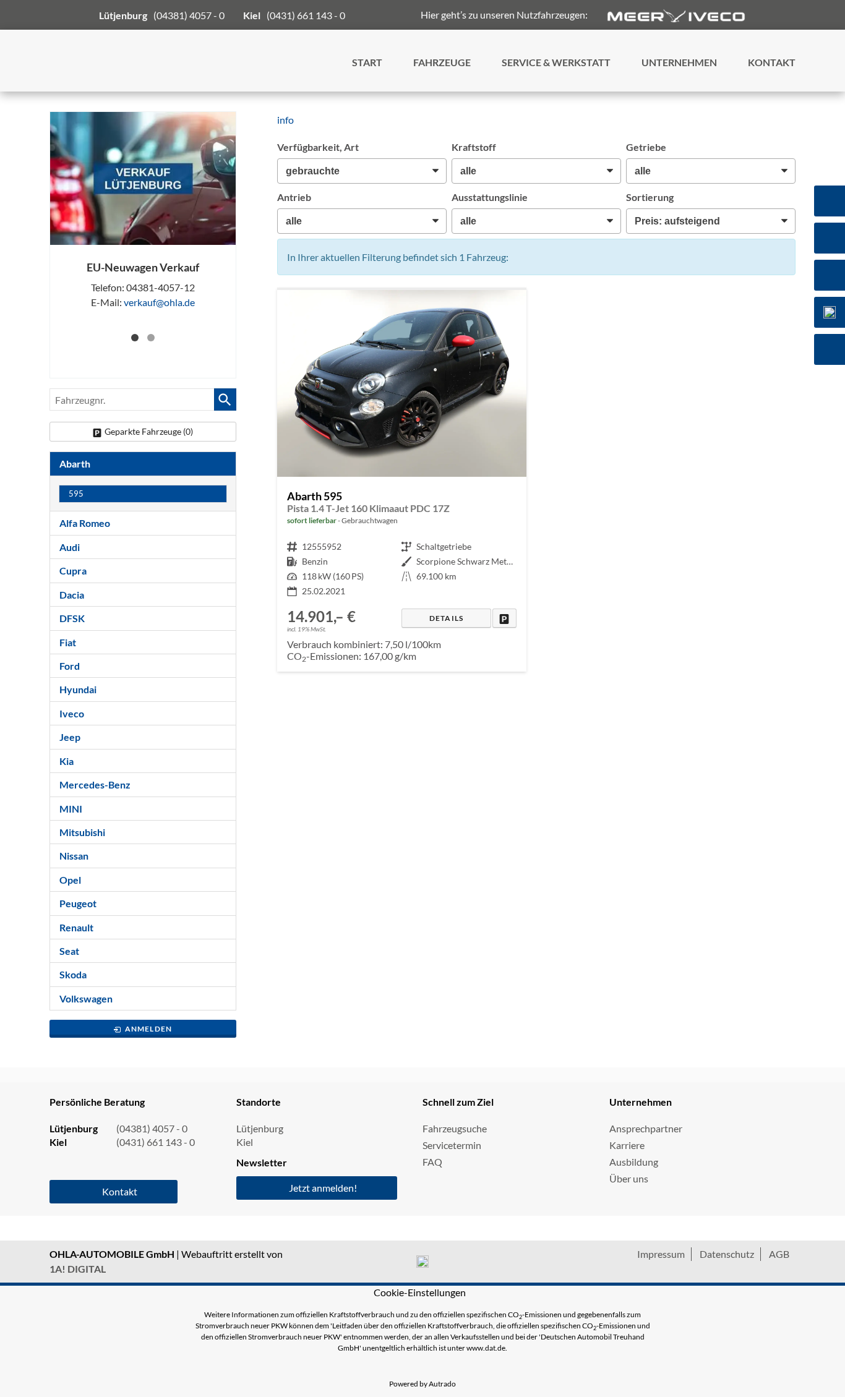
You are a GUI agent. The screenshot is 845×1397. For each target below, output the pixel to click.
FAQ (432, 1162)
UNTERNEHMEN (679, 62)
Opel (70, 880)
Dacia (71, 594)
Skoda (73, 974)
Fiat (67, 642)
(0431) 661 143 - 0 (306, 15)
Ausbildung (633, 1162)
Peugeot (78, 903)
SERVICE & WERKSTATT (556, 62)
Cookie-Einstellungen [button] (420, 1292)
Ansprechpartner (645, 1128)
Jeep (69, 737)
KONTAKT (772, 62)
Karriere (627, 1145)
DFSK (72, 618)
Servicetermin (451, 1145)
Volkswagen (86, 998)
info (285, 120)
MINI (70, 808)
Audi (69, 547)
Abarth (74, 463)
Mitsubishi (82, 832)
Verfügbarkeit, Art (318, 147)
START (367, 62)
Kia (66, 761)
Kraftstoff (474, 147)
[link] (504, 618)
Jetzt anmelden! (323, 1188)
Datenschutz (727, 1254)
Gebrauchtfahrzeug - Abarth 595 (401, 481)
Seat (69, 951)
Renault (76, 927)
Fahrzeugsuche (454, 1128)
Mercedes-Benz (95, 784)
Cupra (73, 570)
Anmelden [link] (149, 1028)
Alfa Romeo (84, 523)
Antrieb (294, 197)
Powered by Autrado (422, 1383)
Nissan (73, 855)
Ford (69, 666)
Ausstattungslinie (490, 197)
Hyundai (78, 689)
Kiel (244, 1142)
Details (446, 618)
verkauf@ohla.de (159, 302)
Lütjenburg (259, 1128)
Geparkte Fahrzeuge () (149, 431)
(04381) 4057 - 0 (189, 15)
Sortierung (650, 197)
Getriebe (646, 147)
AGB (779, 1254)
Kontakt (119, 1191)
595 (76, 493)
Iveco (71, 713)
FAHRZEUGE (442, 62)
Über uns (628, 1178)
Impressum (661, 1254)
